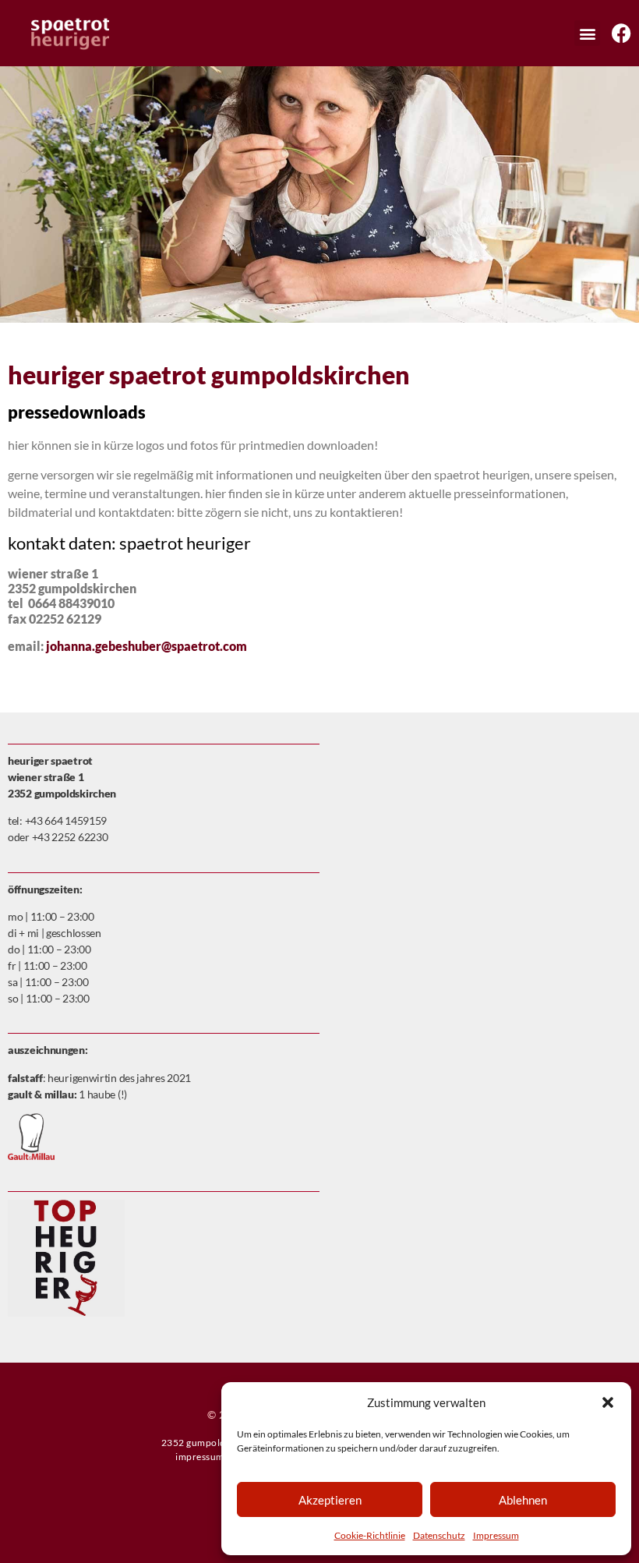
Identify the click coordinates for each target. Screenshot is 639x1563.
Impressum (496, 1535)
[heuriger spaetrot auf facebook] (621, 33)
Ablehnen (523, 1500)
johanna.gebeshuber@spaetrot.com (146, 645)
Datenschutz (439, 1535)
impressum (199, 1456)
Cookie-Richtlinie (369, 1535)
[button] (608, 1402)
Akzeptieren (330, 1500)
